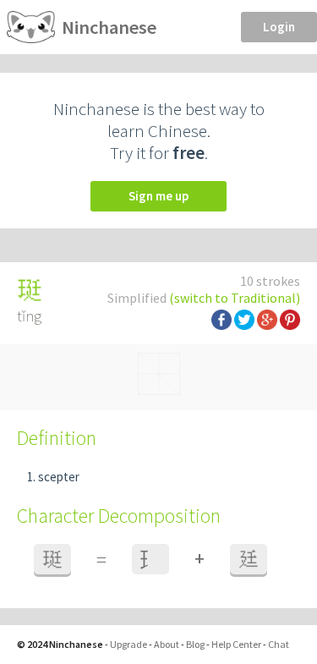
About (166, 644)
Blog (195, 644)
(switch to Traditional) (234, 297)
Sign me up (158, 196)
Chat (278, 644)
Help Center (236, 644)
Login (279, 27)
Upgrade (128, 644)
